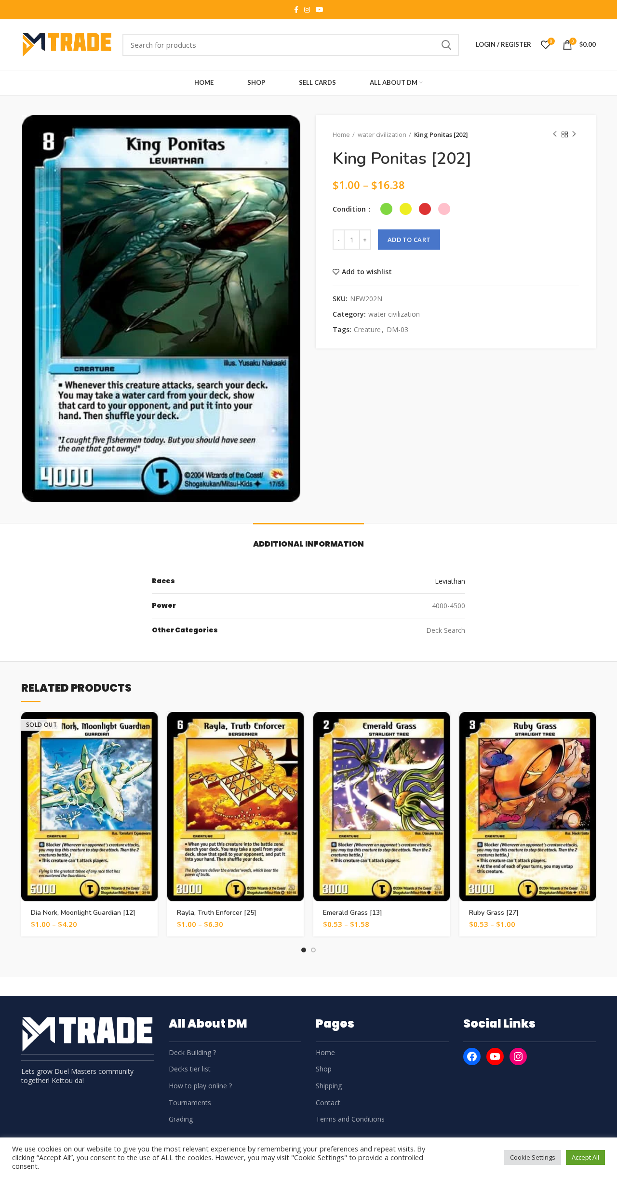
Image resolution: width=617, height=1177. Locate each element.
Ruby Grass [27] (494, 912)
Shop (324, 1068)
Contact (328, 1102)
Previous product (555, 134)
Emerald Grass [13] (352, 912)
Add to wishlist (367, 271)
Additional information (308, 543)
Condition (350, 209)
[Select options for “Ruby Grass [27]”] (589, 727)
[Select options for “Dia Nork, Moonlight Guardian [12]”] (150, 727)
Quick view (150, 749)
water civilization (382, 134)
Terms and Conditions (350, 1119)
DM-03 (397, 330)
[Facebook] (472, 1056)
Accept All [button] (585, 1157)
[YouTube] (495, 1056)
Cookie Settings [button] (532, 1157)
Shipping (329, 1085)
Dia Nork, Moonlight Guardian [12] (83, 912)
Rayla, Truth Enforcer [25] (216, 912)
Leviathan (450, 581)
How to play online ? (200, 1085)
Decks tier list (190, 1068)
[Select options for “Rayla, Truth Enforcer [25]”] (296, 727)
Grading (181, 1119)
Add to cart (409, 239)
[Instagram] (518, 1056)
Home (341, 134)
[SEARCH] (446, 45)
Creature (367, 330)
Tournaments (190, 1102)
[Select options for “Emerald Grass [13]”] (442, 727)
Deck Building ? (192, 1052)
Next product (574, 134)
